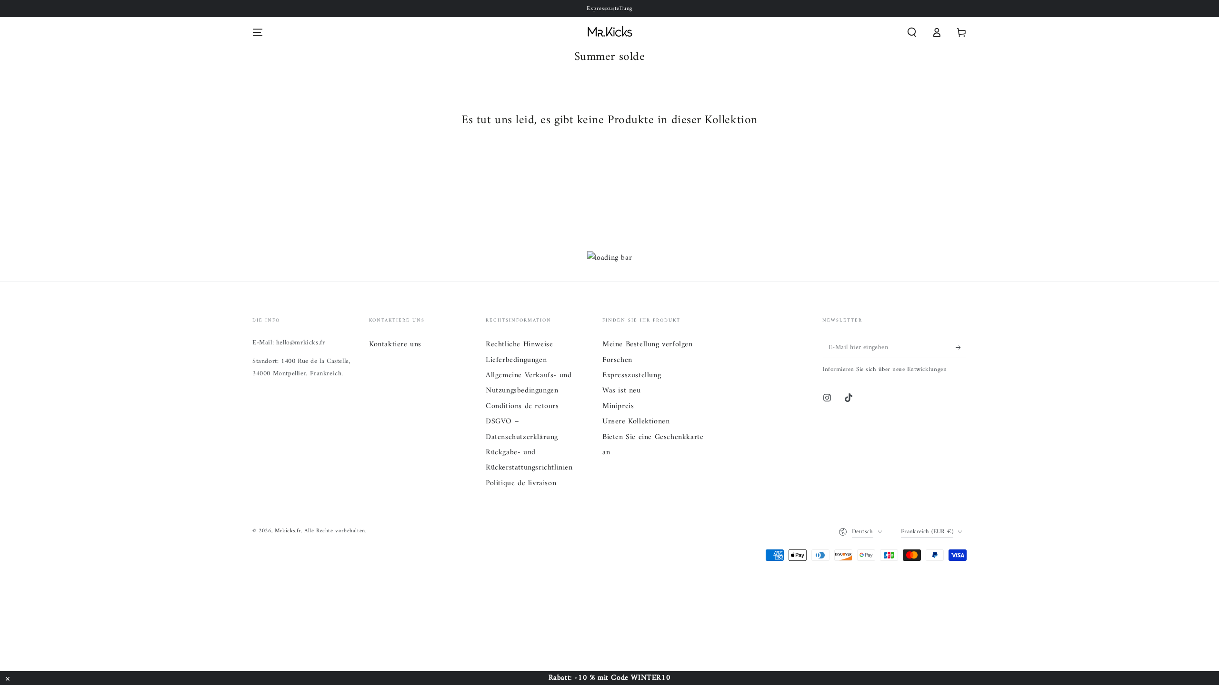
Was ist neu (621, 390)
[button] (911, 32)
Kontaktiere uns (395, 344)
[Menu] (257, 32)
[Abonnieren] (961, 347)
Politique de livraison (521, 483)
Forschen (617, 360)
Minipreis (618, 406)
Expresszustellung (631, 375)
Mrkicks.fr (288, 531)
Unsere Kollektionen (635, 421)
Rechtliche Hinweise (519, 344)
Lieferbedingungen (516, 360)
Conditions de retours (522, 406)
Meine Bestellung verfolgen (647, 344)
